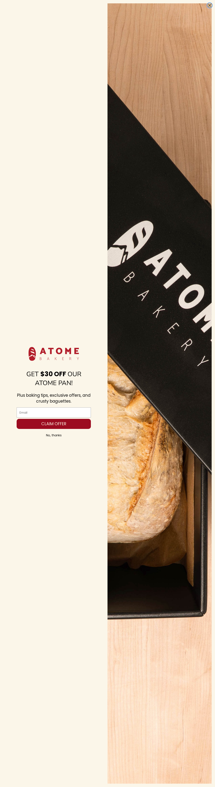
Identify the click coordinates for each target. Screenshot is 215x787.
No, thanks (54, 435)
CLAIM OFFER (53, 424)
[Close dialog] (209, 5)
